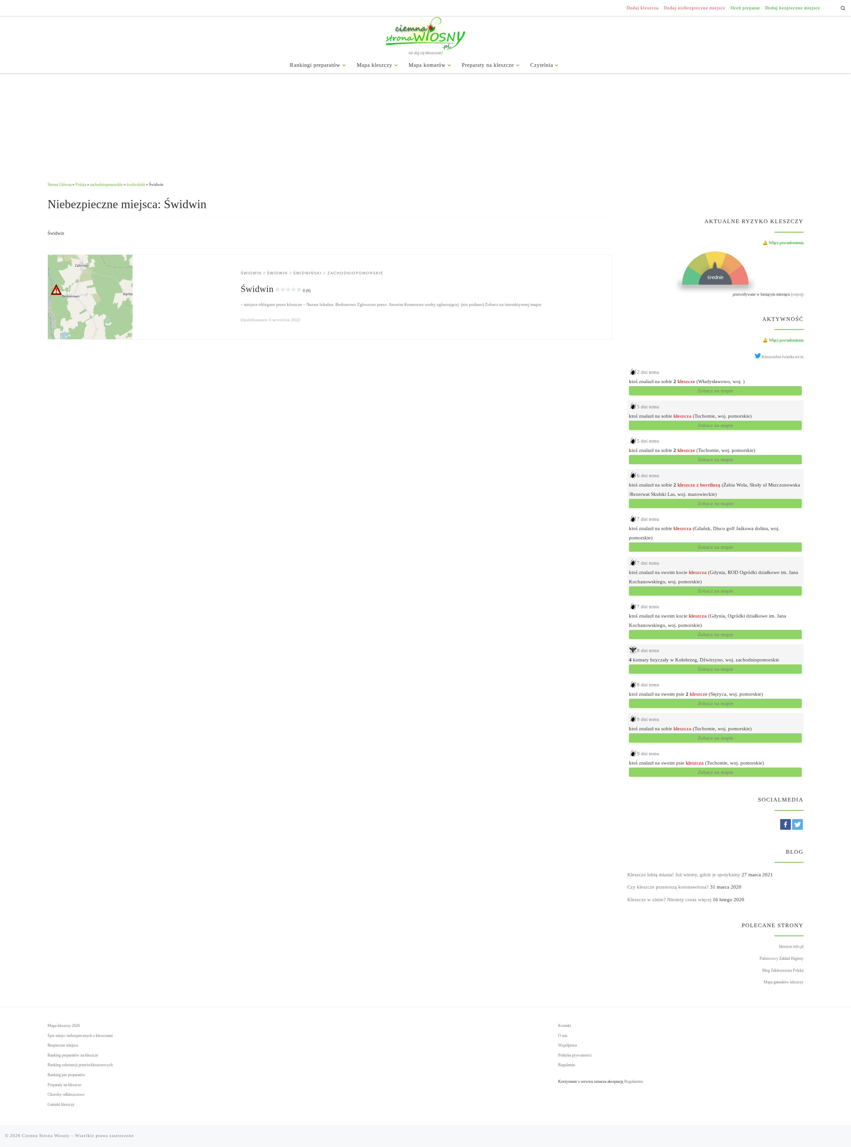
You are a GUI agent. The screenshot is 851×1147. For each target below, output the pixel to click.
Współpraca (567, 1045)
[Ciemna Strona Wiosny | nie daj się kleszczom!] (425, 32)
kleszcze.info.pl (791, 946)
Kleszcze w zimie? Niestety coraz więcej (669, 899)
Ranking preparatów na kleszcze (73, 1055)
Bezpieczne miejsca (63, 1045)
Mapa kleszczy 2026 (64, 1025)
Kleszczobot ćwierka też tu (782, 357)
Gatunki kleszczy (61, 1104)
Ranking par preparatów (66, 1075)
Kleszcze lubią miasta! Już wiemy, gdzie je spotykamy (683, 874)
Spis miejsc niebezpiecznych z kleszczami (80, 1035)
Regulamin (566, 1065)
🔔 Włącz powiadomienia (783, 242)
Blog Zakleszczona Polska (782, 970)
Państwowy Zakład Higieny (781, 958)
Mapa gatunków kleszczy (783, 982)
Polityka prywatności (574, 1055)
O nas (562, 1035)
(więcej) (797, 294)
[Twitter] (797, 824)
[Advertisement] (425, 123)
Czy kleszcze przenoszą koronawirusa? (668, 887)
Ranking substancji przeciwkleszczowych (80, 1065)
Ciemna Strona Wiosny (46, 1135)
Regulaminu (633, 1081)
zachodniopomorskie (106, 184)
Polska (80, 184)
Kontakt (564, 1025)
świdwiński (136, 184)
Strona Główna (59, 184)
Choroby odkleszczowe (66, 1094)
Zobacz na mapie (715, 390)
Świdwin (275, 289)
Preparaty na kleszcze (64, 1084)
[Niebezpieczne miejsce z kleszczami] (90, 296)
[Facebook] (785, 824)
